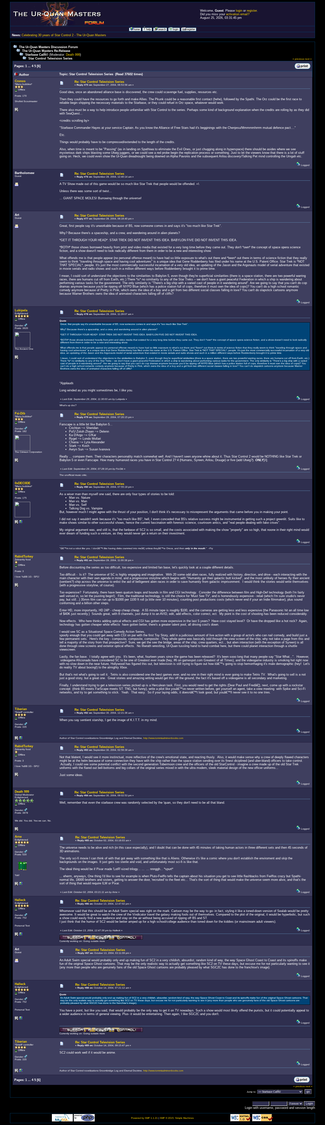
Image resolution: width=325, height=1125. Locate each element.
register (252, 10)
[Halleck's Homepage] (21, 935)
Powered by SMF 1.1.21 (144, 1118)
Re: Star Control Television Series (99, 82)
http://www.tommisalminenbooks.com (163, 738)
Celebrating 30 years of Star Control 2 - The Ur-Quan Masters (64, 35)
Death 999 (73, 54)
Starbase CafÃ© (36, 54)
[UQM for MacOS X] (21, 523)
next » (308, 59)
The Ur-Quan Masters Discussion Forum (48, 47)
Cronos (20, 81)
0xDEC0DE (22, 483)
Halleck (20, 900)
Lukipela (21, 310)
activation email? (237, 14)
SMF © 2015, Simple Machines (177, 1118)
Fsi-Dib (20, 413)
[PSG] (21, 884)
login (239, 10)
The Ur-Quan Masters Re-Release (46, 51)
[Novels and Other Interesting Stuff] (21, 739)
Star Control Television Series (50, 58)
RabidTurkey (24, 556)
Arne (18, 836)
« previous (298, 59)
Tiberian (21, 709)
